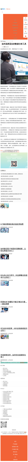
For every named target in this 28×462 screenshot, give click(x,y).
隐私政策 (14, 429)
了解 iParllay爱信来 (7, 409)
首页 (15, 20)
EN (15, 35)
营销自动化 (5, 374)
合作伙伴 (5, 410)
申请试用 (25, 20)
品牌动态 (5, 411)
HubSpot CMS (6, 399)
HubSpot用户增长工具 (8, 391)
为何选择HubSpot (7, 392)
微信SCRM (5, 369)
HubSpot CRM (6, 394)
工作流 (4, 375)
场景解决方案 (15, 25)
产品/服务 (15, 22)
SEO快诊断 (26, 24)
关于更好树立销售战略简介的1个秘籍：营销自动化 (12, 173)
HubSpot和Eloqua (7, 401)
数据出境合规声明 (7, 416)
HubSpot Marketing (7, 396)
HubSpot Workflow (7, 400)
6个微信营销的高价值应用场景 (12, 224)
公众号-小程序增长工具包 (9, 372)
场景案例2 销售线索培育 (6, 183)
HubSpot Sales (6, 398)
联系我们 (22, 362)
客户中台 (5, 368)
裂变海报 (5, 385)
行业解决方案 (15, 27)
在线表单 (5, 384)
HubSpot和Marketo (7, 403)
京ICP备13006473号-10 (20, 433)
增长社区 (15, 30)
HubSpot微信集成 (7, 371)
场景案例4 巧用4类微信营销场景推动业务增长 (11, 199)
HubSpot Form (6, 395)
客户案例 (15, 33)
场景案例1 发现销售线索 (6, 188)
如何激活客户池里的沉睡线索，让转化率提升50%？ (13, 250)
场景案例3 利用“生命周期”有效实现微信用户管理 (11, 193)
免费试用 (15, 38)
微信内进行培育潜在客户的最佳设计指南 (9, 178)
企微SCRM (5, 382)
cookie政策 (5, 414)
